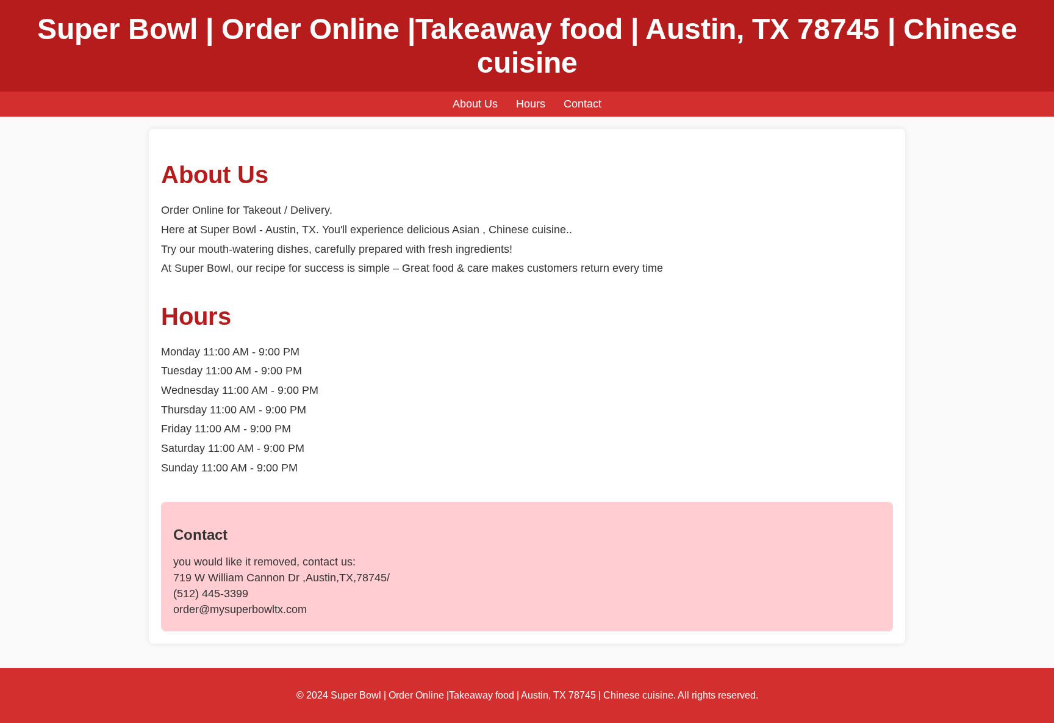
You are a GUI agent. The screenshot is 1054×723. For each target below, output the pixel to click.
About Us (475, 104)
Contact (582, 104)
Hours (530, 104)
